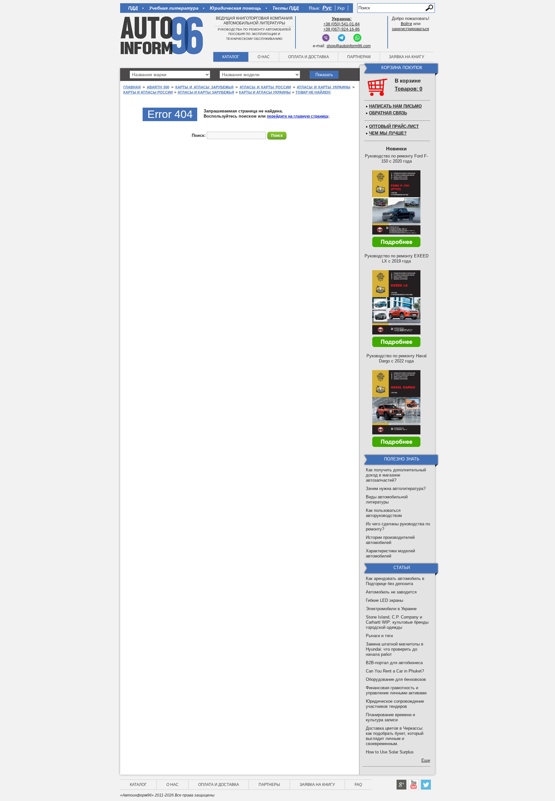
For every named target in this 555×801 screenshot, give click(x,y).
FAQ (358, 784)
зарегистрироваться (410, 29)
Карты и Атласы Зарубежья (204, 87)
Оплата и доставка (308, 57)
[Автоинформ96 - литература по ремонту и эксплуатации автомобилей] (162, 35)
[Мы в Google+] (401, 784)
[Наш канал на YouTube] (414, 784)
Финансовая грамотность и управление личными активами (396, 690)
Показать (324, 74)
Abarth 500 (158, 87)
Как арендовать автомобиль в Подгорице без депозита (395, 581)
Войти (406, 24)
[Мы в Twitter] (426, 784)
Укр (341, 8)
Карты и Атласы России (148, 92)
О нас (264, 57)
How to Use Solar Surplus (390, 752)
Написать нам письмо (395, 106)
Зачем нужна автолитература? (396, 488)
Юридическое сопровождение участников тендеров (395, 704)
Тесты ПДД (285, 8)
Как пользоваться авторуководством (384, 513)
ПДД (133, 8)
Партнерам (359, 57)
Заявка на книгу (406, 57)
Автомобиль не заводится (391, 592)
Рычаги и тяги (379, 635)
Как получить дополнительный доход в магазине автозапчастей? (396, 475)
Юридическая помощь (235, 8)
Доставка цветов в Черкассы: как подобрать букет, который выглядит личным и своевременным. (394, 736)
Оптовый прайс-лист (394, 126)
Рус (327, 8)
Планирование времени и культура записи (390, 717)
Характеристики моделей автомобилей (390, 553)
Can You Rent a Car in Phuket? (395, 671)
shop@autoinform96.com (349, 46)
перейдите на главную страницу (298, 116)
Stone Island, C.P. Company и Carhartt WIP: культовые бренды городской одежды (397, 622)
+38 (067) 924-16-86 (341, 29)
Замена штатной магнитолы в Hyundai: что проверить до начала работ (394, 649)
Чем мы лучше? (388, 133)
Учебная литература (173, 8)
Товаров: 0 (408, 89)
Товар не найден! (313, 92)
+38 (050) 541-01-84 (341, 24)
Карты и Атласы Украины (265, 92)
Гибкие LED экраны (384, 600)
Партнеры (269, 784)
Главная (132, 87)
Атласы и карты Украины (323, 87)
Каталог (230, 57)
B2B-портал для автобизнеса (394, 662)
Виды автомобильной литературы (387, 499)
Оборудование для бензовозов (396, 679)
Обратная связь (388, 113)
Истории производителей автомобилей (390, 540)
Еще (425, 760)
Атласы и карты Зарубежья (206, 92)
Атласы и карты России (265, 87)
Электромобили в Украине (391, 608)
